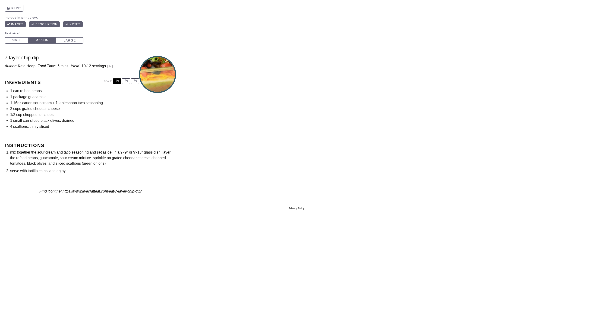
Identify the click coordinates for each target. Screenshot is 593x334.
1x (117, 81)
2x (126, 81)
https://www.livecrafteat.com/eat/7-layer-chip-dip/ (102, 191)
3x (135, 81)
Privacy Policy (297, 208)
